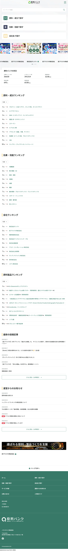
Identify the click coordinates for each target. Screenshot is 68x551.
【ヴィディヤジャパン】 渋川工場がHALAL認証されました (18, 357)
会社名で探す (38, 483)
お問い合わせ (5, 494)
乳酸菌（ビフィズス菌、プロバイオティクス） (22, 136)
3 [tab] (35, 64)
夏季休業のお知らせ (7, 395)
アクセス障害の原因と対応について (13, 416)
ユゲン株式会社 (13, 264)
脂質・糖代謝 (13, 200)
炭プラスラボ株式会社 (15, 230)
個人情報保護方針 (5, 506)
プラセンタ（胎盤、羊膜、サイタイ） (19, 131)
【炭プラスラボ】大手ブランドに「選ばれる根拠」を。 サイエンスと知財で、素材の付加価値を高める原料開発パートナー (33, 342)
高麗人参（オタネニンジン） (17, 119)
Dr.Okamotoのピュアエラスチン (18, 286)
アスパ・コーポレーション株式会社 (19, 247)
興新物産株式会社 (14, 234)
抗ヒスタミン (13, 204)
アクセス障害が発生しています (12, 423)
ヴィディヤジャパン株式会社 (17, 255)
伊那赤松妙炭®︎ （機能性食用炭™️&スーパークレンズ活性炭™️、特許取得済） (30, 315)
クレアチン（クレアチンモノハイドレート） (21, 144)
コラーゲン (12, 123)
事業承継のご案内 (7, 371)
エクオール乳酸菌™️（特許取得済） (19, 294)
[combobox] (5, 102)
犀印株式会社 (13, 259)
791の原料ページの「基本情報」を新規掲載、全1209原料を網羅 (20, 409)
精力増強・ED (13, 171)
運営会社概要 (4, 501)
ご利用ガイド (38, 494)
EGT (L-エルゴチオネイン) (16, 311)
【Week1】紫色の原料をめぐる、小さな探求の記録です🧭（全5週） (21, 350)
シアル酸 (11, 319)
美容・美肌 (12, 175)
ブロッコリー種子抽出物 (16, 323)
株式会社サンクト (14, 226)
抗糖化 (11, 179)
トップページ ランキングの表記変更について (14, 402)
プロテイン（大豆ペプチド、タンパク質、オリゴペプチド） (26, 107)
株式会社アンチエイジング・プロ (18, 239)
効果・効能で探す (7, 483)
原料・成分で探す (40, 477)
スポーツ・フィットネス (16, 195)
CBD (10, 140)
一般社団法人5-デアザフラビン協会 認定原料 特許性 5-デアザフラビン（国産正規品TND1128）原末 (37, 298)
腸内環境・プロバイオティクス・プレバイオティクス (24, 191)
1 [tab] (32, 64)
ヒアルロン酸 (13, 127)
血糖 (10, 183)
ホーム (3, 477)
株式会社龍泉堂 (13, 243)
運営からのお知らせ (40, 488)
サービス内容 (5, 488)
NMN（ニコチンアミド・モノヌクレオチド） (21, 115)
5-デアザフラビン (14, 111)
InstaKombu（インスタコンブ (17, 307)
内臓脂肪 (11, 166)
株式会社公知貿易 (14, 251)
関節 (10, 187)
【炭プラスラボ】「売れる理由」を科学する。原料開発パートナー (20, 364)
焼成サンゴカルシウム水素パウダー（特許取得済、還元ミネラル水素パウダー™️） (32, 290)
